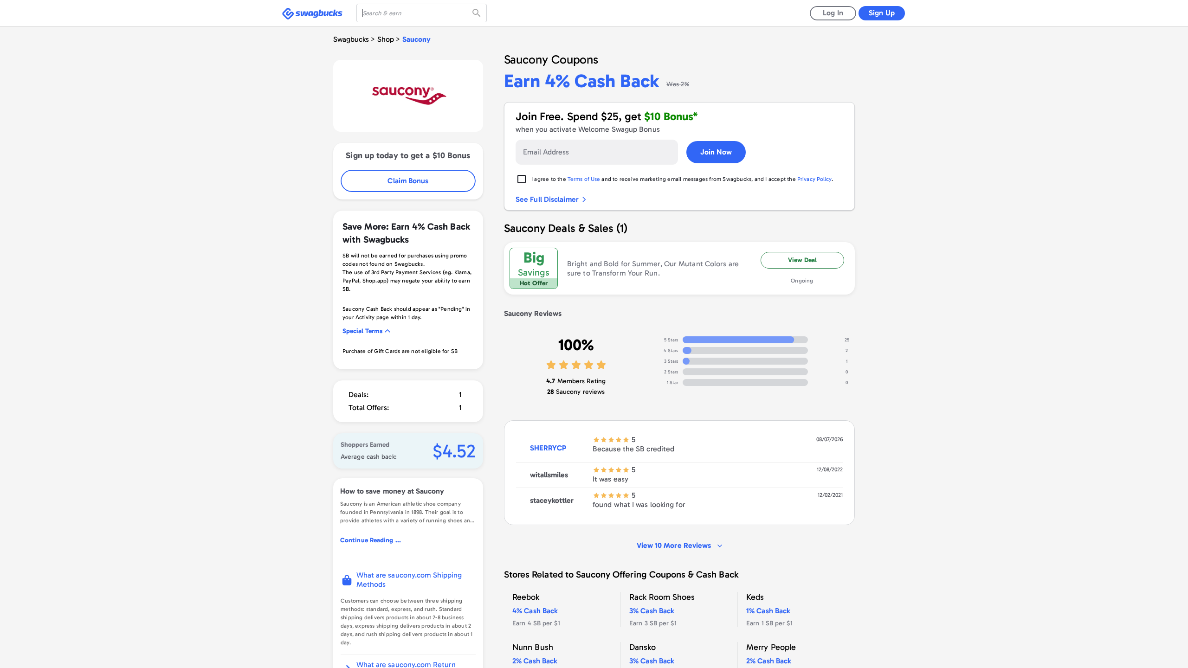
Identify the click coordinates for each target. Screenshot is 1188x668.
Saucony (416, 39)
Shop (385, 39)
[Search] (477, 13)
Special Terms (362, 331)
